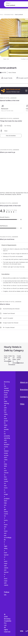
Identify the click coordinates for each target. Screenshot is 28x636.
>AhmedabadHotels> (8, 14)
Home (1, 14)
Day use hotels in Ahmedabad (14, 359)
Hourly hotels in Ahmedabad (5, 358)
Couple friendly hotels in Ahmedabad (18, 359)
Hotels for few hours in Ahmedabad (9, 360)
